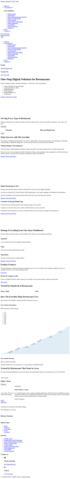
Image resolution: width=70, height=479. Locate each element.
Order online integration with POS (13, 442)
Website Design (12, 14)
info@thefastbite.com (6, 68)
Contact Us (7, 31)
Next (2, 133)
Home (5, 426)
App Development (13, 26)
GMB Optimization (13, 23)
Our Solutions (8, 7)
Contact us (7, 432)
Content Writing (12, 20)
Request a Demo (5, 1)
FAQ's (6, 29)
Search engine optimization (11, 446)
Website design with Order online (13, 440)
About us (6, 6)
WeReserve (11, 28)
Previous (3, 126)
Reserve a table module (10, 443)
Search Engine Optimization (15, 21)
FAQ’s (6, 430)
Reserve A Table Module (14, 18)
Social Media (11, 25)
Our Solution (7, 429)
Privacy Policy (26, 477)
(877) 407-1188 (14, 1)
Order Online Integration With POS (17, 17)
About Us (6, 427)
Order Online (11, 15)
